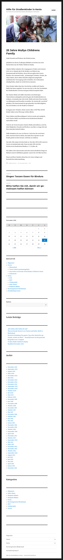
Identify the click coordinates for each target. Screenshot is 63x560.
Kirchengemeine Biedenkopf (17, 288)
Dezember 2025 (12, 367)
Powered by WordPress (30, 555)
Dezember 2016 (12, 414)
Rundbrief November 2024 (16, 344)
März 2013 (11, 444)
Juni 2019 (10, 401)
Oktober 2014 (12, 429)
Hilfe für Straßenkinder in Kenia (24, 9)
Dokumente (13, 273)
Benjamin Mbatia (14, 286)
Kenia (9, 276)
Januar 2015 (11, 423)
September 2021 (12, 386)
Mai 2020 (11, 395)
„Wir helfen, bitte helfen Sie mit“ (18, 329)
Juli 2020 (10, 393)
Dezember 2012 (12, 446)
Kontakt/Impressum (14, 291)
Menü (54, 10)
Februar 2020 (12, 397)
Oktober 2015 (12, 416)
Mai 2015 (10, 420)
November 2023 (12, 380)
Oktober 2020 (12, 390)
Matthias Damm (13, 163)
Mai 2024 (10, 378)
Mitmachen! (13, 267)
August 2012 (11, 455)
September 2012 (12, 453)
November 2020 (12, 388)
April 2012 (11, 463)
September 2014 (12, 431)
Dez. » (39, 247)
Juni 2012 (10, 459)
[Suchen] (46, 305)
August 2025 (11, 371)
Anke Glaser (13, 284)
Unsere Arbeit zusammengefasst (19, 269)
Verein (10, 265)
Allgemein (11, 263)
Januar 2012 (11, 466)
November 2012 (12, 448)
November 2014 (12, 427)
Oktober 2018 (12, 405)
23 (44, 240)
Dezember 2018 (12, 403)
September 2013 (12, 440)
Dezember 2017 (12, 408)
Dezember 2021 (12, 384)
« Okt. (14, 247)
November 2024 (12, 375)
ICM (10, 278)
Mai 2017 (10, 412)
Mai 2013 (10, 442)
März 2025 (11, 373)
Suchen (8, 302)
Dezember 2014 (12, 425)
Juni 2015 (10, 418)
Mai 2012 (10, 461)
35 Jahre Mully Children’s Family (18, 342)
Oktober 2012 (12, 451)
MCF (30, 163)
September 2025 (13, 369)
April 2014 (11, 433)
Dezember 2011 (12, 468)
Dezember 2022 (12, 382)
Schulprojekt (13, 282)
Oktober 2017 (12, 410)
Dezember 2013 (12, 436)
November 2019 (12, 399)
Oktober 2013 (12, 438)
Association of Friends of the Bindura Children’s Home (26, 271)
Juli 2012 (10, 457)
